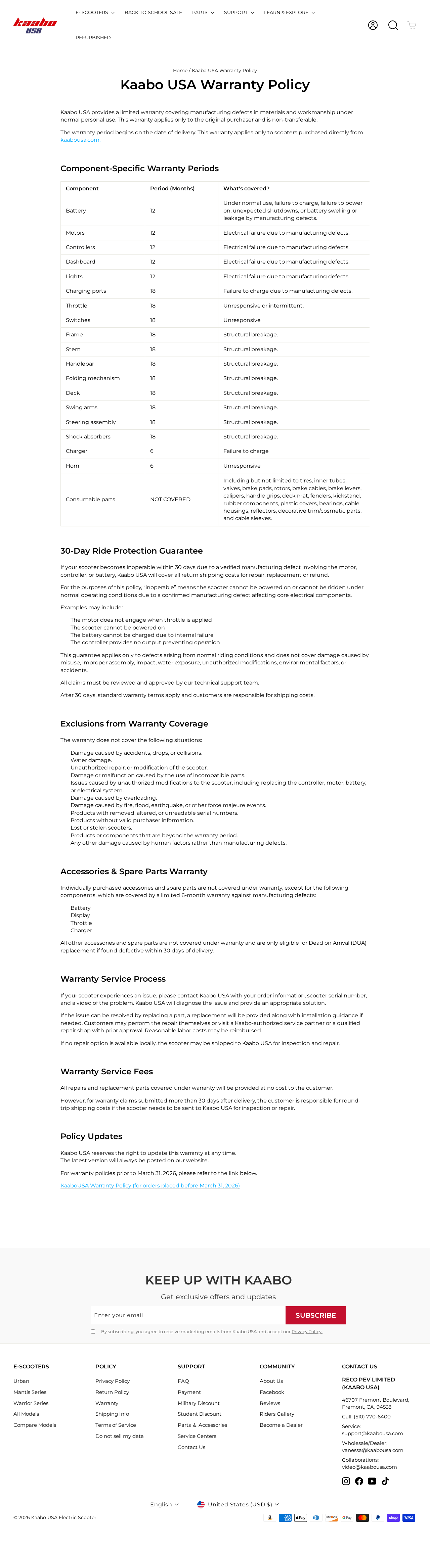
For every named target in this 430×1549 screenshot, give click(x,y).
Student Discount (199, 1414)
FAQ (183, 1381)
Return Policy (112, 1392)
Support (236, 12)
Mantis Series (29, 1392)
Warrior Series (30, 1403)
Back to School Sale (153, 12)
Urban (21, 1381)
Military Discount (199, 1403)
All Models (26, 1414)
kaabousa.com (79, 140)
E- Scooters (93, 12)
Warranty (106, 1403)
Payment (189, 1392)
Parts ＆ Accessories (202, 1425)
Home (180, 70)
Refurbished (93, 38)
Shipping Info (112, 1414)
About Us (271, 1381)
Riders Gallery (277, 1414)
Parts (200, 12)
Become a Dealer (281, 1425)
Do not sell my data (119, 1436)
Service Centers (197, 1436)
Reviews (270, 1403)
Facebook (272, 1392)
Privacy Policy (307, 1331)
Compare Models (34, 1425)
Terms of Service (115, 1425)
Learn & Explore (287, 12)
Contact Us (191, 1447)
